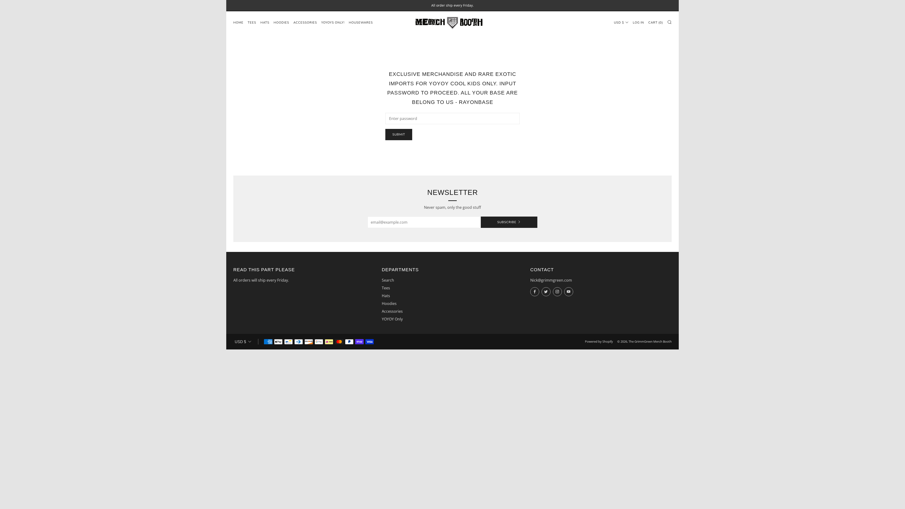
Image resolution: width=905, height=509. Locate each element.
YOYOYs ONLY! (333, 23)
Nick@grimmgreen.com (551, 280)
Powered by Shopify (599, 341)
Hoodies (281, 23)
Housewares (361, 23)
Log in (638, 23)
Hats (264, 23)
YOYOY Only (392, 319)
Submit (398, 134)
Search (388, 280)
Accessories (305, 23)
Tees (252, 23)
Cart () (655, 23)
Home (238, 23)
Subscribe (506, 222)
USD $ (619, 23)
